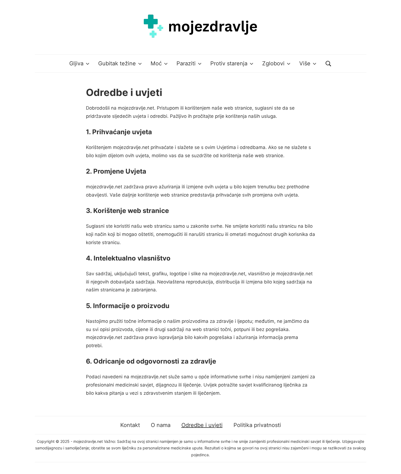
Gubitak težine (117, 63)
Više (304, 63)
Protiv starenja (228, 63)
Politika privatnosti (257, 425)
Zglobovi (273, 63)
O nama (160, 425)
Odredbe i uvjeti (202, 425)
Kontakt (130, 425)
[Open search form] (328, 63)
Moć (156, 63)
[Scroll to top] (391, 464)
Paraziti (186, 63)
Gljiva (76, 63)
